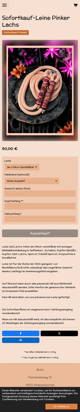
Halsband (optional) (17, 174)
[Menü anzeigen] (4, 5)
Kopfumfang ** (14, 201)
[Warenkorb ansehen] (75, 5)
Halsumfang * (13, 213)
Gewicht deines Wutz (17, 188)
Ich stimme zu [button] (61, 406)
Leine (8, 160)
